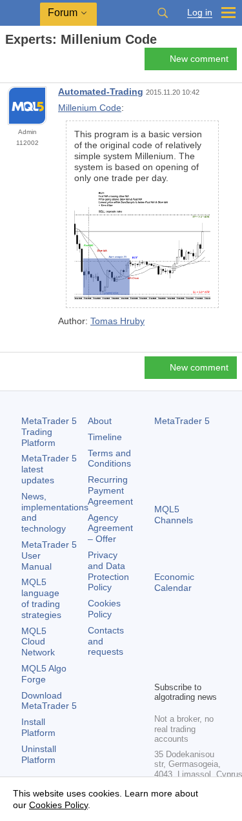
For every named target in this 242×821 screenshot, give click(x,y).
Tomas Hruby (117, 321)
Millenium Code (89, 107)
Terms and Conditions (109, 458)
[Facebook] (162, 649)
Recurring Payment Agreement (110, 490)
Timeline (105, 437)
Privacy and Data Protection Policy (108, 571)
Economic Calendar (174, 582)
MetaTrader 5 (182, 421)
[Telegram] (182, 649)
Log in (199, 12)
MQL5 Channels (173, 514)
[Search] (162, 13)
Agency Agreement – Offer (110, 528)
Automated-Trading (100, 91)
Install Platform (38, 727)
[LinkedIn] (182, 669)
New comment (199, 58)
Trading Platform (49, 432)
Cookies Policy (104, 608)
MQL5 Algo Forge (43, 673)
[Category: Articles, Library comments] (24, 62)
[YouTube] (162, 669)
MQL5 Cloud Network (38, 642)
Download (49, 700)
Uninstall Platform (38, 754)
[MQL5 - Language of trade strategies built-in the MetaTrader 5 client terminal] (20, 13)
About (100, 421)
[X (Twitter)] (203, 649)
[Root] (9, 62)
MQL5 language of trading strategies (41, 598)
